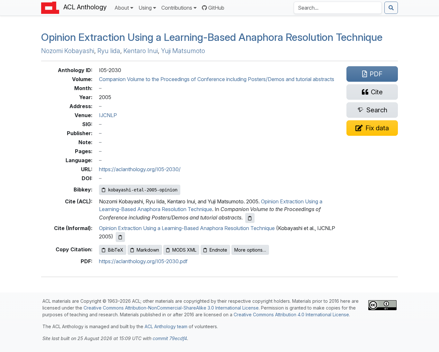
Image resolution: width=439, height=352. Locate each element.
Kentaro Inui (140, 51)
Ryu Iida (108, 51)
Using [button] (145, 8)
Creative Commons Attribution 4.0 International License (291, 314)
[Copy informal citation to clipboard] (120, 237)
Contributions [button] (176, 8)
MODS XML (184, 250)
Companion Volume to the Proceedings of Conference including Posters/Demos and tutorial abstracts (216, 79)
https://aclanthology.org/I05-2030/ (140, 169)
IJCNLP (108, 115)
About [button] (121, 8)
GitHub (216, 8)
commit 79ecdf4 (170, 338)
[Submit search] (391, 8)
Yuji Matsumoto (183, 51)
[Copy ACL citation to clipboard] (250, 218)
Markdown (148, 250)
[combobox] (338, 8)
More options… (250, 250)
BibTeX (115, 250)
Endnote (218, 250)
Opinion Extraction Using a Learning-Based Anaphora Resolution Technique (211, 37)
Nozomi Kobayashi (67, 51)
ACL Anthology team (166, 326)
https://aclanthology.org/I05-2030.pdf (143, 261)
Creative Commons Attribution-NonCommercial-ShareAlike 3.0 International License (171, 307)
